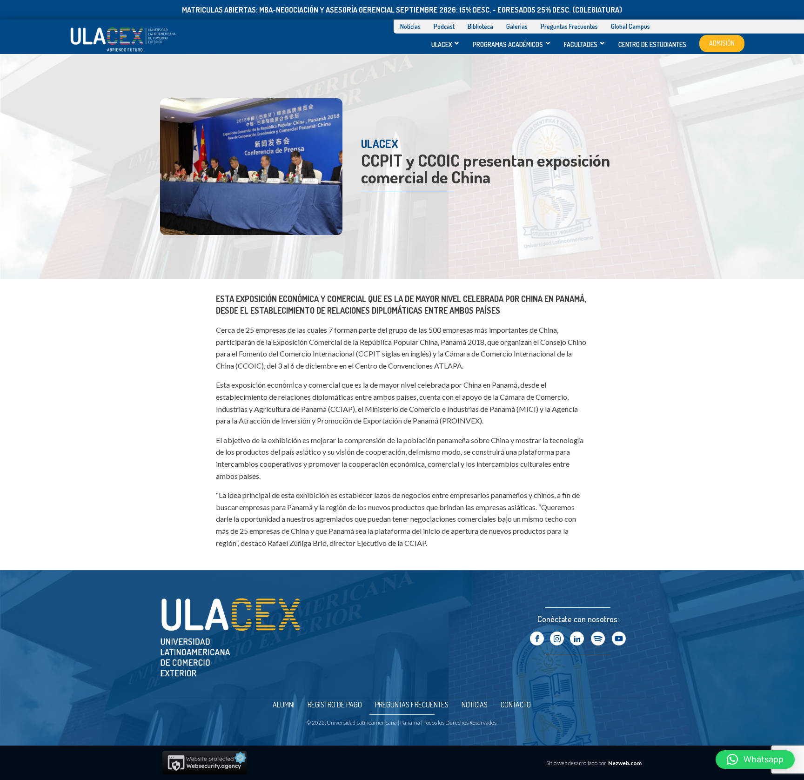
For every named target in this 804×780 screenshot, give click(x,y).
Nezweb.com (625, 763)
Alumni (284, 704)
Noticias (410, 26)
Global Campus (630, 26)
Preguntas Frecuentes (569, 26)
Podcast (444, 26)
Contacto (516, 704)
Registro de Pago (335, 704)
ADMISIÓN (722, 43)
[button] (755, 759)
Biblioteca (480, 26)
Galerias (517, 26)
